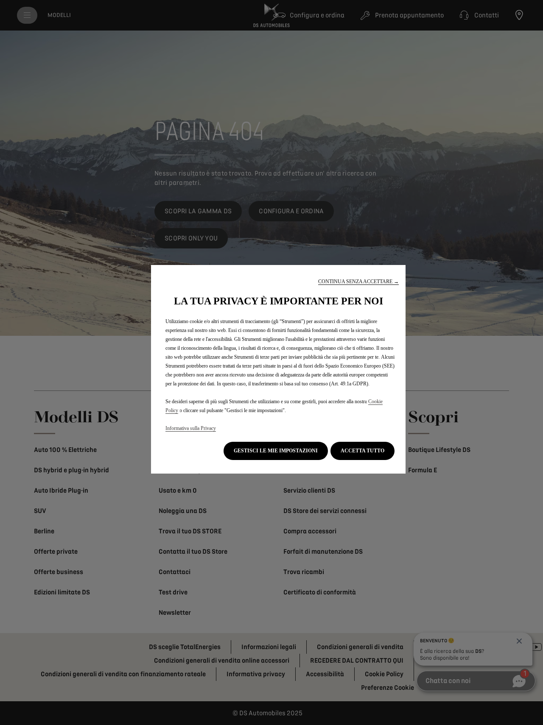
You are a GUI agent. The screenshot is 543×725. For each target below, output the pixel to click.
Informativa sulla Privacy (190, 428)
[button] (358, 282)
